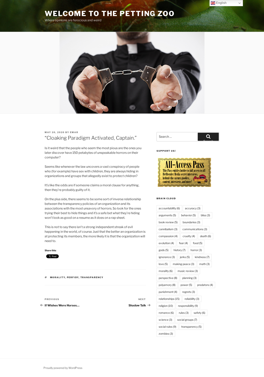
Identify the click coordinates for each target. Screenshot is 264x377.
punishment (168, 291)
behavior (188, 215)
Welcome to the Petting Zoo (110, 13)
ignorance (167, 257)
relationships (169, 298)
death (205, 236)
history (180, 250)
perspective (168, 278)
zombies (166, 333)
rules (184, 312)
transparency (92, 277)
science (165, 319)
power (186, 284)
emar (74, 132)
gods (164, 250)
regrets (188, 291)
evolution (166, 243)
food (197, 243)
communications (194, 229)
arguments (167, 215)
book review (168, 222)
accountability (169, 208)
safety (199, 312)
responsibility (188, 305)
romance (166, 312)
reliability (192, 298)
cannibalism (168, 229)
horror (196, 250)
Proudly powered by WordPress (62, 367)
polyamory (167, 284)
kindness (202, 257)
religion (166, 305)
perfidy (73, 277)
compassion (168, 236)
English (221, 2)
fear (183, 243)
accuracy (192, 208)
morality (57, 277)
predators (205, 284)
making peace (183, 264)
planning (189, 278)
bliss (205, 215)
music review (188, 271)
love (163, 264)
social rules (167, 326)
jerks (185, 257)
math (204, 264)
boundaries (191, 222)
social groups (187, 319)
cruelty (189, 236)
